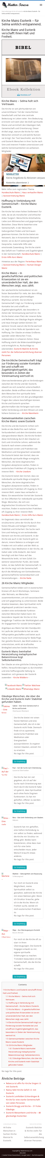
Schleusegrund (18, 876)
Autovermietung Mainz (14, 195)
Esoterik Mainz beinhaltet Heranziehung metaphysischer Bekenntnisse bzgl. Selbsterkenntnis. (24, 1051)
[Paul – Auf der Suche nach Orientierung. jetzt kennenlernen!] (6, 771)
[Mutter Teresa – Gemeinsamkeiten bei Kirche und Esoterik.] (15, 5)
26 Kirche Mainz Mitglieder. (19, 1045)
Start (3, 11)
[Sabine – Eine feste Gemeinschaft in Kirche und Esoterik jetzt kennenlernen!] (6, 709)
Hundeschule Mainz (11, 192)
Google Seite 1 (26, 1155)
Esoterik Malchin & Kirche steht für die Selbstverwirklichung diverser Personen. (22, 352)
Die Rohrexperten (37, 1155)
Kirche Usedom (23, 471)
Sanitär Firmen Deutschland (11, 1155)
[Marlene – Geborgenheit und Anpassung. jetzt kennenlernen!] (6, 877)
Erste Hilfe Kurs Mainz (12, 257)
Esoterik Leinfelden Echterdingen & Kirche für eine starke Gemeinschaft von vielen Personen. (23, 1099)
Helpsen (15, 820)
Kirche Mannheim (30, 413)
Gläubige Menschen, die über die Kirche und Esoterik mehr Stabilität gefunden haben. (25, 1061)
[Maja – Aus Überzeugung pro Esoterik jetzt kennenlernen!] (6, 933)
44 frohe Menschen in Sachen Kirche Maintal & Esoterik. (10, 1132)
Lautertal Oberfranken (21, 770)
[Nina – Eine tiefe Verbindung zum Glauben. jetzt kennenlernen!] (6, 820)
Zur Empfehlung (19, 761)
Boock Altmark (18, 933)
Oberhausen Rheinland (21, 711)
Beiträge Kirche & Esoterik (14, 11)
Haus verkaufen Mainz (32, 192)
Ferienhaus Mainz (34, 261)
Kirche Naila (25, 578)
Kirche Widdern (20, 677)
